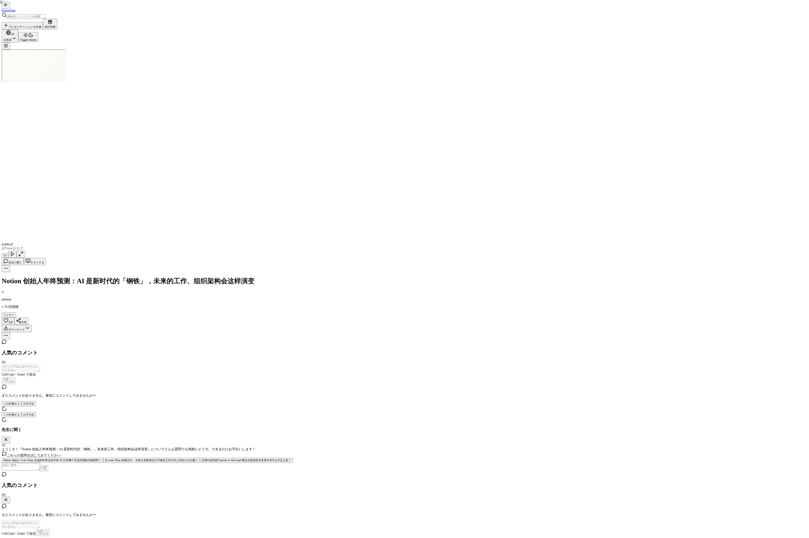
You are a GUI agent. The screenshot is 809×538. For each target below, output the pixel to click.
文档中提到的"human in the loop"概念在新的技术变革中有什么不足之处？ (246, 460)
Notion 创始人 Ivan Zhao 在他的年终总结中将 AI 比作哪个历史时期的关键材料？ (52, 460)
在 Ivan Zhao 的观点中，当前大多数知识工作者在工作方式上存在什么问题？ (151, 460)
